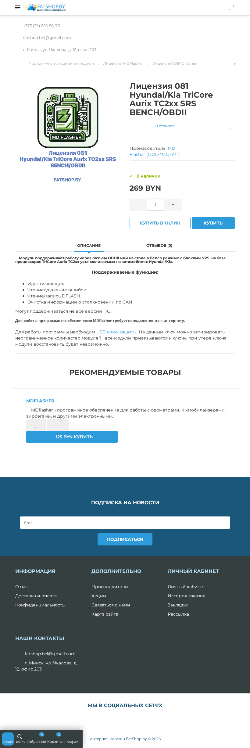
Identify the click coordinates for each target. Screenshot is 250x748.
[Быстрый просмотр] (58, 425)
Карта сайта (104, 614)
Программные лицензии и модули (61, 63)
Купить (213, 223)
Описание (89, 245)
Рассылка (178, 614)
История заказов (186, 596)
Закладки (178, 605)
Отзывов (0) (159, 245)
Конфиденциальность (40, 605)
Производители (109, 586)
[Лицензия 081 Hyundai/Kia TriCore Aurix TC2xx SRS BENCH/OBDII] (67, 131)
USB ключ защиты (116, 332)
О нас (21, 586)
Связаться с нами (110, 605)
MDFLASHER (40, 401)
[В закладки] (231, 126)
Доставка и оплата (36, 596)
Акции (98, 596)
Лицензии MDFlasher (123, 63)
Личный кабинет (186, 586)
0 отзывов (164, 126)
